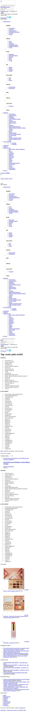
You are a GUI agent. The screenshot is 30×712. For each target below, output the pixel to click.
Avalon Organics (12, 115)
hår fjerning (8, 413)
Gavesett (7, 411)
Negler (7, 110)
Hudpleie (8, 25)
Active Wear (9, 103)
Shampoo (11, 69)
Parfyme (8, 84)
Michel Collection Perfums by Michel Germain (16, 376)
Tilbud (10, 161)
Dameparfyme (12, 87)
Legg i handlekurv (10, 459)
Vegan (7, 444)
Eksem (10, 58)
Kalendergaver (12, 169)
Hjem (2, 451)
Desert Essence (12, 121)
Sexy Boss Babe (12, 135)
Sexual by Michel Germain (15, 134)
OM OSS (5, 704)
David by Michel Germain (15, 119)
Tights (7, 436)
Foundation (11, 43)
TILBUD (5, 146)
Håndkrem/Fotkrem (13, 55)
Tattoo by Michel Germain (15, 139)
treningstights (8, 441)
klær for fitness (9, 418)
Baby (7, 92)
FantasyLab (22, 707)
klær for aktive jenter (10, 416)
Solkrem (8, 97)
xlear (10, 140)
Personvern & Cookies (12, 710)
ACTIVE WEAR (7, 141)
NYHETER (6, 145)
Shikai (10, 136)
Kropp (7, 51)
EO (9, 124)
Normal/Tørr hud (12, 30)
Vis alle (10, 34)
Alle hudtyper (12, 28)
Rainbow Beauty (12, 133)
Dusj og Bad (9, 75)
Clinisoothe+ (12, 117)
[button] (3, 17)
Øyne (10, 41)
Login (2, 340)
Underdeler (14, 144)
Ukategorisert (12, 168)
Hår (7, 64)
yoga (7, 447)
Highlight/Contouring (13, 46)
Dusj (10, 77)
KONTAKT (6, 705)
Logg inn (8, 7)
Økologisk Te (9, 426)
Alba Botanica (12, 114)
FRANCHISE (6, 703)
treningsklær (8, 440)
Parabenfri (11, 154)
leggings (7, 420)
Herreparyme (12, 88)
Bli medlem (3, 7)
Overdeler (11, 106)
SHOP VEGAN (7, 148)
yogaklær (8, 448)
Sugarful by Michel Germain (15, 138)
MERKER (5, 112)
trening (7, 439)
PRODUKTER (6, 21)
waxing (7, 446)
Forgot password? (4, 11)
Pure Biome (11, 156)
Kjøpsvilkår (3, 710)
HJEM (4, 695)
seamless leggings (9, 433)
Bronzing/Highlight (13, 45)
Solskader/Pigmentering (14, 32)
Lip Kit (7, 399)
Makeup (8, 38)
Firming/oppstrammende (14, 163)
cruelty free (11, 153)
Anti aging (11, 29)
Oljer (7, 427)
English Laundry (12, 122)
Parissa (10, 131)
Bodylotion (11, 54)
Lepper (10, 42)
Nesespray (8, 401)
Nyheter (10, 151)
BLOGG (5, 170)
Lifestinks (11, 125)
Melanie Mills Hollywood (14, 126)
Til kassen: (5, 173)
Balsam (10, 67)
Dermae (10, 120)
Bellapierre (11, 116)
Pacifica (10, 130)
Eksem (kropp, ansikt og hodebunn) (17, 149)
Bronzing (11, 56)
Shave (10, 59)
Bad (10, 79)
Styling (10, 71)
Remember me (13, 11)
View (4, 459)
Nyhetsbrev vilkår (22, 710)
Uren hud (11, 33)
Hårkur (10, 68)
